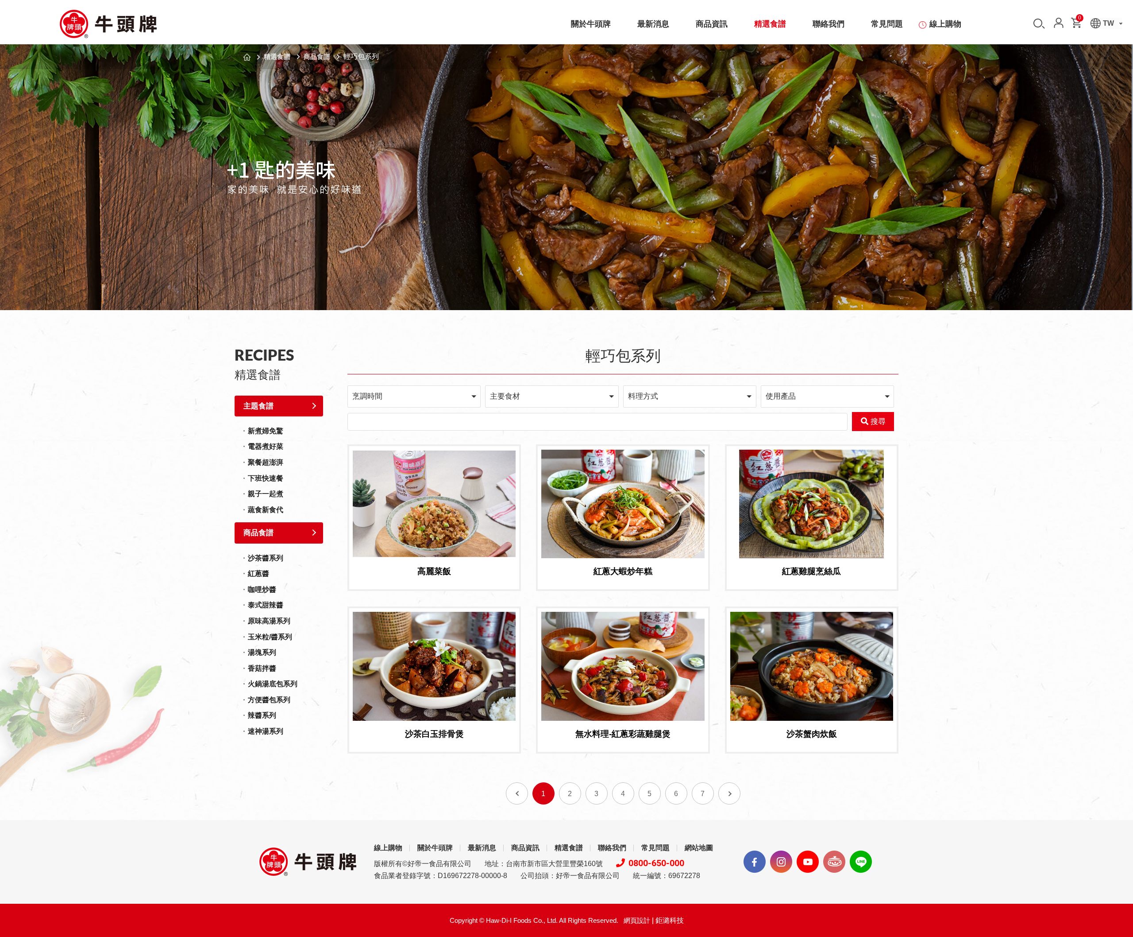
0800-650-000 (656, 863)
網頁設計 (637, 920)
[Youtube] (808, 862)
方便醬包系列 (269, 700)
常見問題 (887, 23)
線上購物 (945, 23)
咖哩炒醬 (262, 589)
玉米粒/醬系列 (270, 637)
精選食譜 (770, 23)
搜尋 (1039, 24)
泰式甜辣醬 (265, 605)
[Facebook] (755, 862)
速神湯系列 (265, 731)
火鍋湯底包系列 (272, 684)
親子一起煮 (265, 494)
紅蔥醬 (258, 573)
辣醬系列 (262, 715)
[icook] (834, 862)
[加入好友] (861, 862)
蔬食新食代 (265, 509)
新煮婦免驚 (265, 431)
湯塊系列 (262, 652)
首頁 (246, 57)
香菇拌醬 (262, 668)
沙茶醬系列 (265, 558)
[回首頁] (108, 24)
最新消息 (653, 23)
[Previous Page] (517, 793)
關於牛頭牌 (591, 23)
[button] (414, 396)
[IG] (781, 862)
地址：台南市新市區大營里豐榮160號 (544, 863)
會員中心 (1058, 23)
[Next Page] (729, 793)
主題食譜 (258, 406)
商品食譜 (317, 56)
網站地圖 (699, 847)
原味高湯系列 (269, 621)
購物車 (1079, 19)
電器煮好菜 (265, 446)
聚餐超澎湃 (265, 462)
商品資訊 (712, 23)
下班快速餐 (265, 478)
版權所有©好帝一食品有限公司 (422, 863)
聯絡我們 (828, 23)
